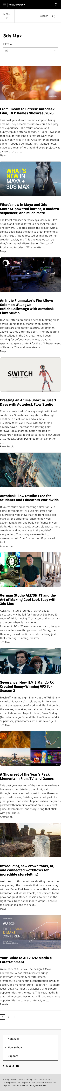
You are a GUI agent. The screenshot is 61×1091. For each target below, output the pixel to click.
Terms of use (50, 1082)
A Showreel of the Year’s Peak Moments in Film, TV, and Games (27, 776)
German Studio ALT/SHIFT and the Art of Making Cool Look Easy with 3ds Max (28, 599)
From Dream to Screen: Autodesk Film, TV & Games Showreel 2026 (27, 111)
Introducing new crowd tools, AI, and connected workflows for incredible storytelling (27, 870)
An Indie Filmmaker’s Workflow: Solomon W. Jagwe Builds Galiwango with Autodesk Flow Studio (27, 307)
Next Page (14, 1017)
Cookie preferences (11, 1082)
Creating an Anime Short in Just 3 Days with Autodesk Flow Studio (28, 402)
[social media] (11, 1066)
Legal (5, 1085)
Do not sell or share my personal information (31, 1079)
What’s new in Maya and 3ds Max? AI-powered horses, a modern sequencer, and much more (29, 209)
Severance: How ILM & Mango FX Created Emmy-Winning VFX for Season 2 (27, 687)
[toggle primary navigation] (6, 5)
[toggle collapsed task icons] (50, 5)
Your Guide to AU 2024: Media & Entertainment (26, 960)
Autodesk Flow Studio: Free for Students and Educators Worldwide (30, 498)
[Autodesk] (17, 4)
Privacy (6, 1079)
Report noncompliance (32, 1082)
